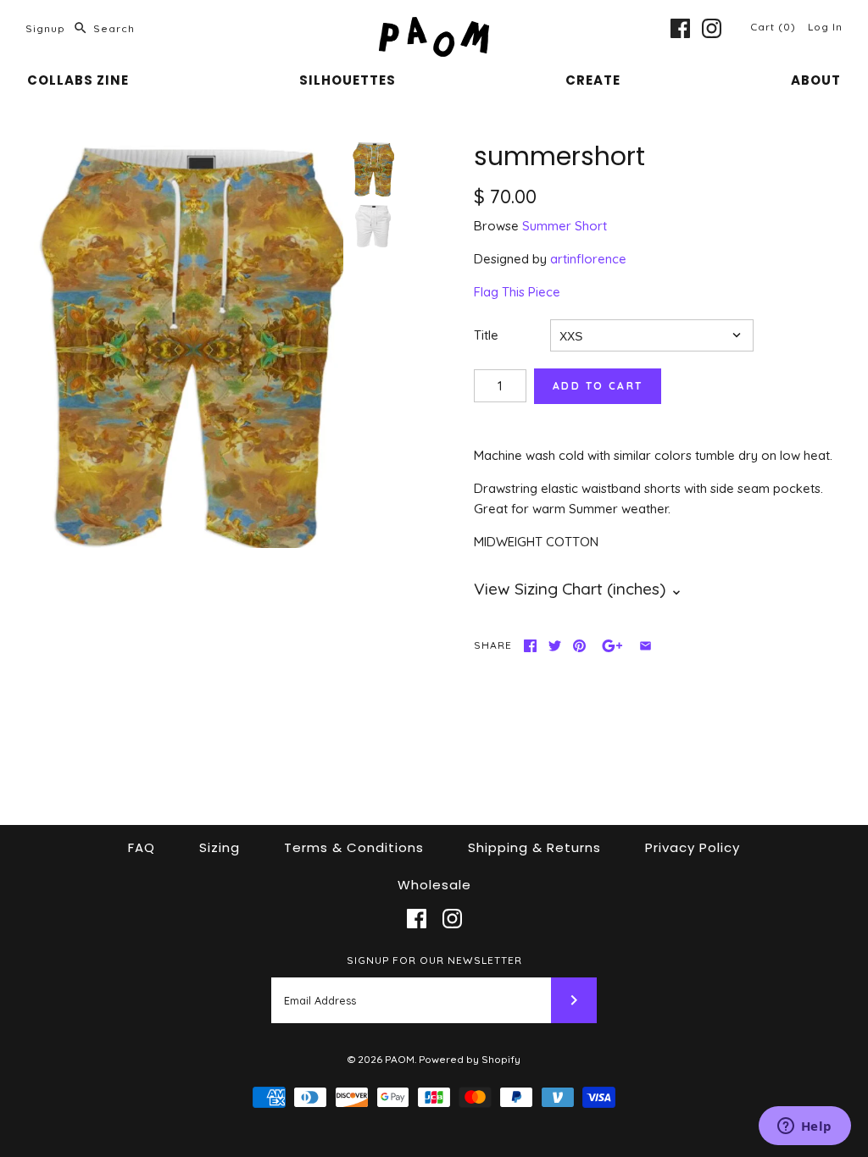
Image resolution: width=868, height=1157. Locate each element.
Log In (825, 26)
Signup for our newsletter (434, 960)
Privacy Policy (692, 847)
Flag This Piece (517, 292)
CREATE (592, 80)
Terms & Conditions (354, 847)
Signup (45, 28)
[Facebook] (680, 28)
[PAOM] (434, 27)
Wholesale (434, 885)
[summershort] (188, 345)
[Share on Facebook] (530, 645)
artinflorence (588, 259)
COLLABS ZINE (78, 80)
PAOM (400, 1059)
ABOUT (816, 80)
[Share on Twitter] (554, 645)
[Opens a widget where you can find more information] (804, 1127)
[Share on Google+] (612, 645)
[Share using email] (645, 645)
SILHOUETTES (347, 80)
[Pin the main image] (579, 645)
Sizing (219, 847)
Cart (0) (774, 26)
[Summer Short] (373, 226)
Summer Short (564, 226)
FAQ (141, 847)
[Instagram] (711, 28)
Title (486, 335)
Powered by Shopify (469, 1059)
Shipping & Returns (534, 847)
